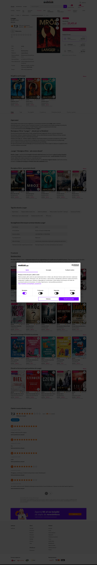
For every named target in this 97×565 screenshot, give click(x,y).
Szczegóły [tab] (48, 270)
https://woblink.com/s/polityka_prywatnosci (29, 283)
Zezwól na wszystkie (69, 299)
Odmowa (48, 299)
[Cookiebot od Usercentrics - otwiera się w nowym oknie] (72, 265)
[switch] (40, 293)
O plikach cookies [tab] (69, 270)
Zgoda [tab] (27, 270)
